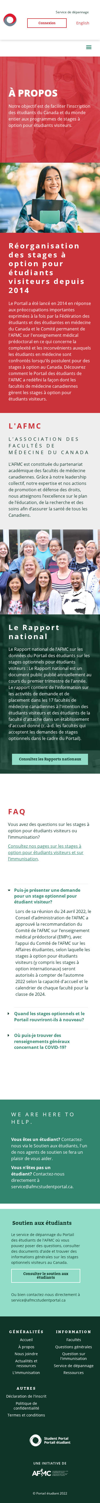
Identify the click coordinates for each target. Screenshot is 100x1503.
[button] (88, 46)
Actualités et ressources (26, 1363)
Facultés (73, 1339)
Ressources (73, 1372)
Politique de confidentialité (26, 1406)
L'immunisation (26, 1372)
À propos (26, 1346)
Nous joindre (26, 1353)
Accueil (26, 1339)
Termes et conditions (26, 1415)
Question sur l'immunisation (73, 1356)
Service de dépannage (74, 1365)
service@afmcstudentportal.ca (42, 1187)
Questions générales (73, 1346)
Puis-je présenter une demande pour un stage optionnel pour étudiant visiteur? (47, 896)
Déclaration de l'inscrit (26, 1396)
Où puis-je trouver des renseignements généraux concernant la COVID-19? (42, 1041)
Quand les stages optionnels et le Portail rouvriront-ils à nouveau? (49, 1016)
